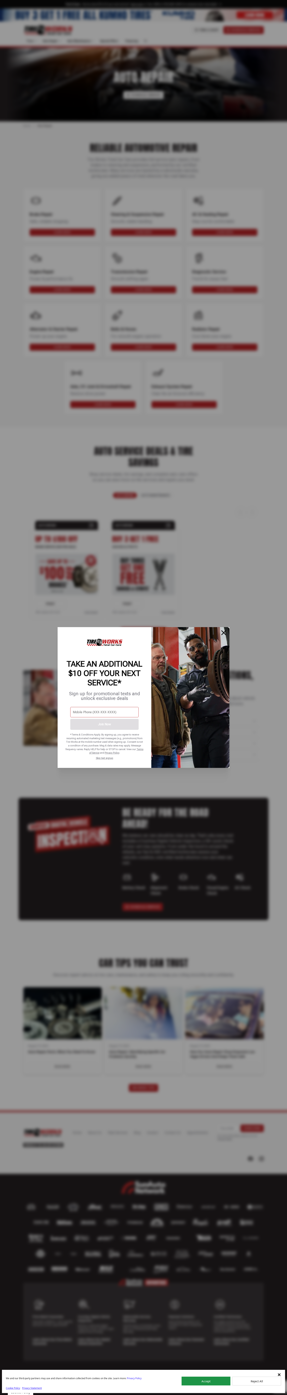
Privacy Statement (32, 1388)
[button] (279, 1375)
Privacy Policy (112, 752)
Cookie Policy (13, 1388)
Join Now (104, 724)
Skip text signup (104, 758)
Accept (205, 1381)
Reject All (257, 1381)
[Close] (223, 632)
